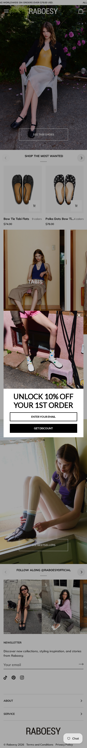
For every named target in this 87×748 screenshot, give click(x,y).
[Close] (79, 315)
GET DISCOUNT (43, 428)
